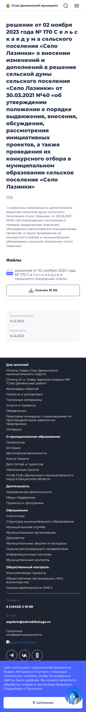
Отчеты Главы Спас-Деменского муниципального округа (32, 372)
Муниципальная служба (25, 527)
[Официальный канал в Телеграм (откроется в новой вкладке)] (11, 655)
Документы (15, 538)
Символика (15, 442)
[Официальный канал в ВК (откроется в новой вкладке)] (24, 655)
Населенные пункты (22, 470)
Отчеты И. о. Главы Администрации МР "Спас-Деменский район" (38, 381)
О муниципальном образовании (33, 437)
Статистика (15, 516)
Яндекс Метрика (17, 672)
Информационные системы (28, 554)
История (13, 448)
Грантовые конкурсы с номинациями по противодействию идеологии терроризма (38, 420)
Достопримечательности (26, 453)
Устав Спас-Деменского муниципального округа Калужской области (39, 477)
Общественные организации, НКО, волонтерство (35, 580)
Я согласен (43, 703)
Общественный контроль (27, 567)
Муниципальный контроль (28, 560)
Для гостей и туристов (24, 464)
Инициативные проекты (26, 573)
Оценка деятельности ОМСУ (29, 588)
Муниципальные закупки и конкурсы (36, 543)
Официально (17, 510)
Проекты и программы (25, 503)
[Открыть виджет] (73, 696)
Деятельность (17, 486)
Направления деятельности (29, 492)
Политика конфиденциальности (24, 633)
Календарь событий (22, 389)
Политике (34, 689)
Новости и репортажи (24, 394)
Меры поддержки (20, 497)
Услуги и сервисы (21, 405)
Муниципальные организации (31, 532)
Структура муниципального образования (40, 521)
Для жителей (17, 365)
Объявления (16, 411)
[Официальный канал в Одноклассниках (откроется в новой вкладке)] (37, 655)
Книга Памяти (17, 459)
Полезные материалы (24, 400)
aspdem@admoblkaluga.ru (28, 622)
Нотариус (14, 429)
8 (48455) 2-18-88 (19, 607)
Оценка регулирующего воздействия (37, 549)
